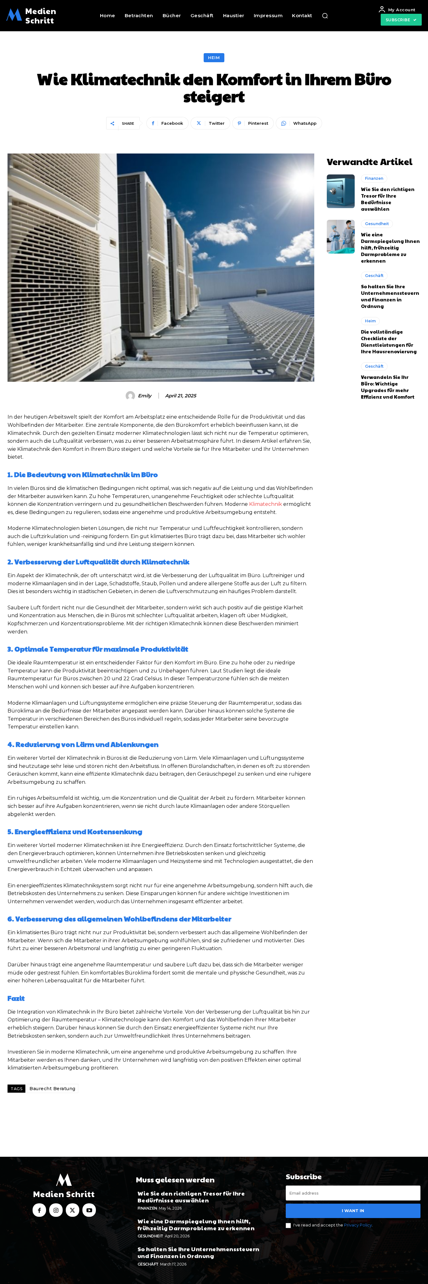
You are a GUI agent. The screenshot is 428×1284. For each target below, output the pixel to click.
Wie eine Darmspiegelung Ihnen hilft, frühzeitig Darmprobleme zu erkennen (390, 247)
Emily (144, 396)
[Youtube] (89, 1210)
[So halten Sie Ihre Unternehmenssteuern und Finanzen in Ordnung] (341, 288)
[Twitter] (72, 1210)
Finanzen (374, 178)
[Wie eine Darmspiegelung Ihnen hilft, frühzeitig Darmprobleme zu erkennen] (341, 237)
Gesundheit (377, 223)
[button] (325, 15)
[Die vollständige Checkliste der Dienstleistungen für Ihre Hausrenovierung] (341, 334)
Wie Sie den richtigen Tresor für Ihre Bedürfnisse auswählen (388, 199)
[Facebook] (39, 1210)
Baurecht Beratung (52, 1088)
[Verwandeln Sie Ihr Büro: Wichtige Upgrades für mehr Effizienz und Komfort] (341, 379)
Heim (214, 57)
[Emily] (131, 395)
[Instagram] (56, 1210)
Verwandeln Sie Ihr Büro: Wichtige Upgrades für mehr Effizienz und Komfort (388, 387)
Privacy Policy (358, 1224)
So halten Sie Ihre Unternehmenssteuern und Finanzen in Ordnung (390, 296)
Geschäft (374, 275)
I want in (353, 1210)
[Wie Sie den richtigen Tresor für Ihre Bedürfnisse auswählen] (341, 191)
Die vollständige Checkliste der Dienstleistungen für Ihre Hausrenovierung (389, 341)
